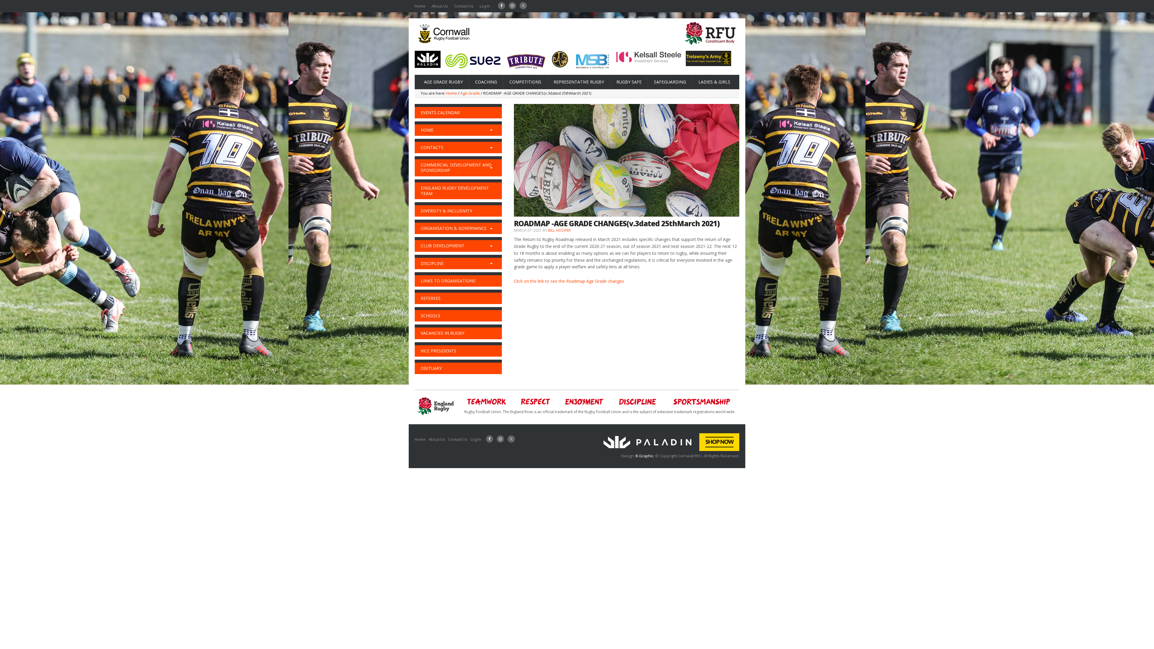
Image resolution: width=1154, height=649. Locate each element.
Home (420, 6)
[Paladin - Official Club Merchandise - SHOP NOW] (669, 449)
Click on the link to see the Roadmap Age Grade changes (569, 281)
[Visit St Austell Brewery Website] (526, 71)
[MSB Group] (592, 69)
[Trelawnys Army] (708, 64)
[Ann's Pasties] (560, 66)
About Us (440, 6)
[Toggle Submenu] (491, 130)
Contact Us (464, 6)
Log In (485, 6)
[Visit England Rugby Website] (710, 47)
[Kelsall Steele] (648, 61)
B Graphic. (645, 456)
